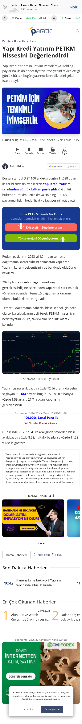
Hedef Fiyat (41, 554)
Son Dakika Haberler (24, 567)
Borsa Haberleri (24, 41)
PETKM (21, 394)
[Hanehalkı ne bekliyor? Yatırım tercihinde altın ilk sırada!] (33, 518)
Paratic (6, 41)
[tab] (38, 543)
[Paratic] (41, 31)
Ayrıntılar (28, 709)
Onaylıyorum (52, 709)
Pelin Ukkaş (17, 166)
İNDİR (74, 7)
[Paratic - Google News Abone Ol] (63, 167)
